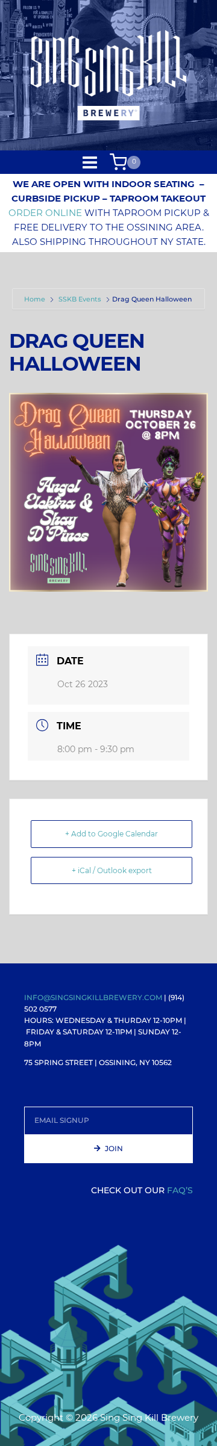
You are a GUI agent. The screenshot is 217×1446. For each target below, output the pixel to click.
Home (35, 299)
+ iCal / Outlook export (112, 870)
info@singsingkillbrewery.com (93, 997)
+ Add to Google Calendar (111, 833)
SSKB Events (79, 299)
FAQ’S (180, 1190)
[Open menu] (90, 162)
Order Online (45, 212)
